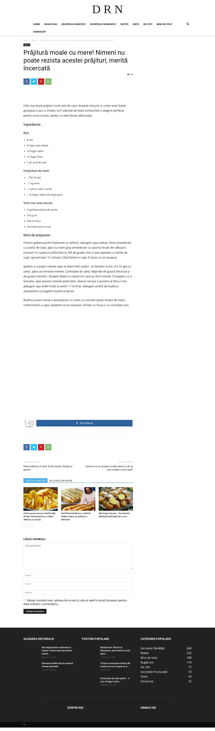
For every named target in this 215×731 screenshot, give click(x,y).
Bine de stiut (164, 24)
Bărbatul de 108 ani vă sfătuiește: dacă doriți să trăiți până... (115, 650)
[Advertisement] (78, 95)
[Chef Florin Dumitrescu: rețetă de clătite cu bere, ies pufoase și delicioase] (78, 499)
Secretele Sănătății (74, 24)
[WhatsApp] (48, 81)
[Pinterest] (41, 81)
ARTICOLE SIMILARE (35, 480)
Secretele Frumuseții (103, 24)
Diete (136, 24)
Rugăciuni (50, 24)
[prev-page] (25, 526)
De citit (147, 24)
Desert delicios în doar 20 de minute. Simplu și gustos (47, 468)
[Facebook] (26, 81)
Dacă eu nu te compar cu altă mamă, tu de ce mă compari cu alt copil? (109, 468)
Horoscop (39, 31)
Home (36, 24)
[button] (188, 24)
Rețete (124, 24)
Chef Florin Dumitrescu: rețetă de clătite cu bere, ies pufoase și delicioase (76, 516)
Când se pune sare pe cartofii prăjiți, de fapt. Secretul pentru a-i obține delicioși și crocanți (39, 516)
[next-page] (30, 526)
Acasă (26, 40)
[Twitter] (34, 81)
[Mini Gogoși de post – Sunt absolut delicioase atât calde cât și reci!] (116, 499)
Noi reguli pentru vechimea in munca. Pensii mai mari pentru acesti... (57, 650)
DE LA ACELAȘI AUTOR (60, 480)
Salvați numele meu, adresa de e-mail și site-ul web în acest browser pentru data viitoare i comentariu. (75, 602)
